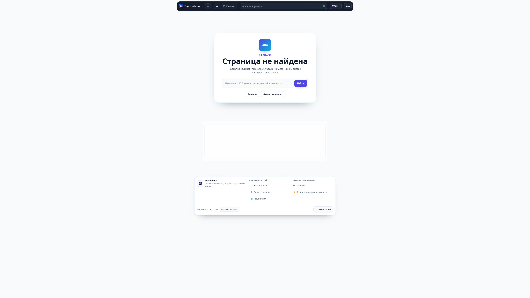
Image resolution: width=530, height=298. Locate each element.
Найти (300, 83)
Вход (348, 6)
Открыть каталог (272, 94)
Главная (252, 94)
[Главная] (217, 6)
